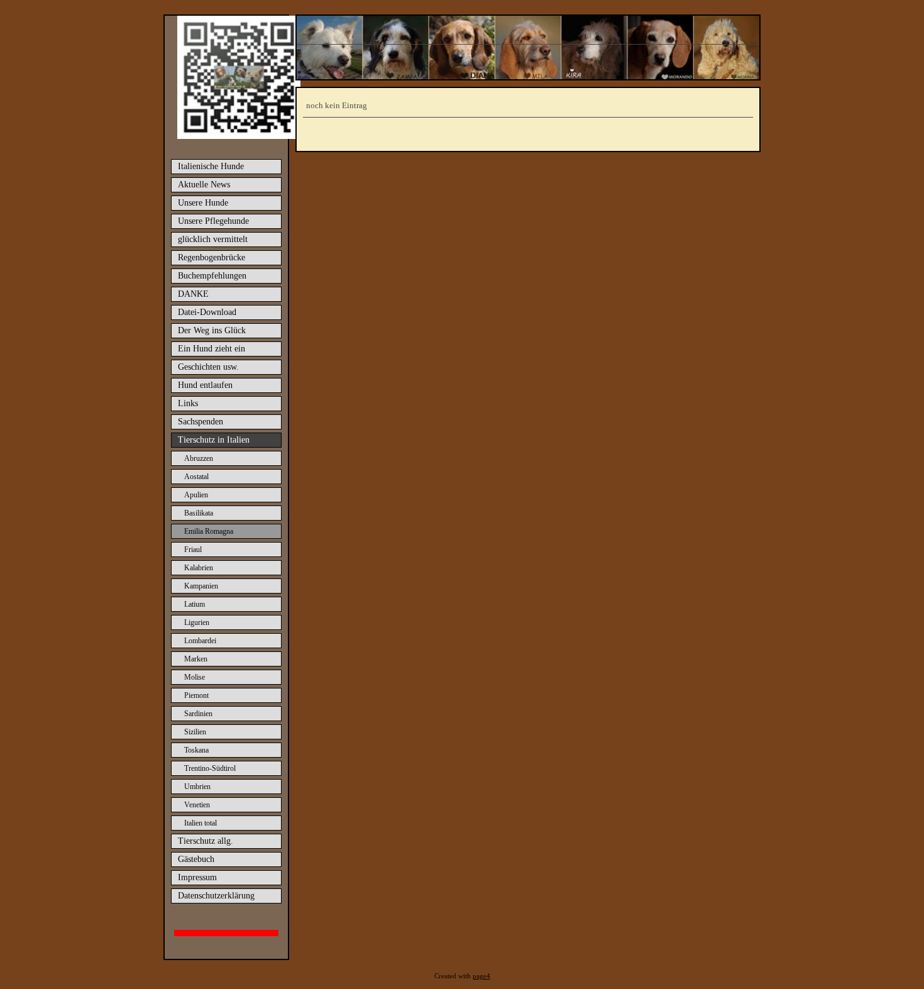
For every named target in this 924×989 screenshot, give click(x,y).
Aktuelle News (204, 184)
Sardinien (198, 713)
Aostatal (196, 476)
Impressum (197, 877)
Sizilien (195, 731)
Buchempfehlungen (212, 275)
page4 (481, 976)
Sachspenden (200, 421)
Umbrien (197, 786)
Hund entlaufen (205, 385)
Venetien (197, 804)
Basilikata (198, 513)
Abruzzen (198, 458)
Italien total (200, 823)
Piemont (196, 695)
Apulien (196, 494)
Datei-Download (207, 312)
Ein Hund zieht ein (211, 348)
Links (188, 403)
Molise (194, 677)
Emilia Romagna (208, 531)
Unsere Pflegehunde (213, 221)
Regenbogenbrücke (211, 257)
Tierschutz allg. (205, 841)
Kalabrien (198, 567)
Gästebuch (196, 859)
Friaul (193, 549)
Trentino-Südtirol (210, 768)
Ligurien (196, 622)
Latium (194, 604)
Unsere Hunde (203, 202)
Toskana (196, 750)
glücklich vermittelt (213, 239)
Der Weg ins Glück (212, 330)
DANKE (193, 294)
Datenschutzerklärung (216, 895)
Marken (195, 659)
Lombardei (200, 640)
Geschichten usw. (208, 367)
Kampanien (201, 586)
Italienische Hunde (211, 166)
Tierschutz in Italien (214, 440)
